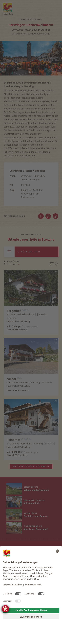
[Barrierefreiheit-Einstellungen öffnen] (5, 608)
